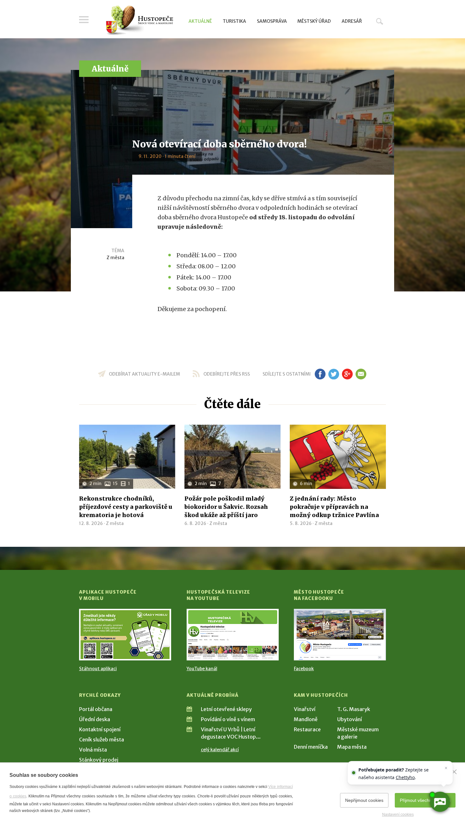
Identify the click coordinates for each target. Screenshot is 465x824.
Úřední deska (94, 719)
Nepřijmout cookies (364, 800)
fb (320, 374)
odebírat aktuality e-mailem (144, 374)
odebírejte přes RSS (226, 374)
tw (333, 374)
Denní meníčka (311, 747)
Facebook (304, 668)
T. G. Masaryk (353, 709)
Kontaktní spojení (100, 729)
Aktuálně (200, 21)
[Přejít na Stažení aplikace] (125, 634)
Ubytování (349, 719)
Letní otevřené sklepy (226, 709)
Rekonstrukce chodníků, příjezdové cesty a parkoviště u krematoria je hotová (125, 507)
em (360, 374)
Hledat (379, 21)
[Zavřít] (454, 772)
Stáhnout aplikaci (98, 668)
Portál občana (95, 709)
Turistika (234, 21)
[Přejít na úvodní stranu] (139, 20)
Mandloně (306, 719)
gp (347, 374)
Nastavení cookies (398, 814)
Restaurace (307, 729)
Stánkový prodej (98, 760)
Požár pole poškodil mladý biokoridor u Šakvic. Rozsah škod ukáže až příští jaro (226, 507)
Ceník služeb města (101, 739)
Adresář (352, 21)
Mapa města (352, 747)
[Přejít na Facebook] (340, 634)
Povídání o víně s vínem (228, 719)
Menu (84, 19)
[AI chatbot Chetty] (440, 802)
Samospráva (272, 21)
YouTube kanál (202, 668)
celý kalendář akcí (220, 749)
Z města (115, 257)
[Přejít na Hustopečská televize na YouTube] (233, 634)
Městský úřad (314, 21)
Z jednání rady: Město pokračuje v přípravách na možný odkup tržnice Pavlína (334, 507)
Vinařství (304, 709)
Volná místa (93, 749)
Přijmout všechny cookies (425, 800)
